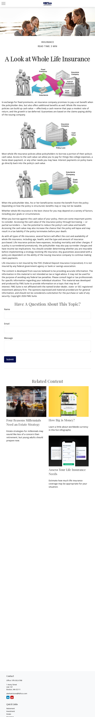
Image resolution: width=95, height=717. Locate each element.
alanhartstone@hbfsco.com (16, 693)
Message (8, 338)
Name (7, 309)
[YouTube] (12, 697)
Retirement (10, 708)
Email (7, 323)
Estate (8, 714)
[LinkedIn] (8, 697)
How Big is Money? (62, 420)
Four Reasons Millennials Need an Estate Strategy (23, 422)
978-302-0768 (17, 680)
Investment (10, 711)
